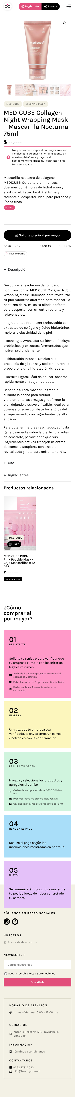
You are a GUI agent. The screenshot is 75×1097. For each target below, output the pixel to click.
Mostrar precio (13, 579)
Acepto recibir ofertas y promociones (31, 973)
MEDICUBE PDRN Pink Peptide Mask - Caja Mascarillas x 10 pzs (19, 561)
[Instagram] (7, 921)
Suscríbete (37, 982)
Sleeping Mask (35, 104)
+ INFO (9, 207)
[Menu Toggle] (68, 6)
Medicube (12, 104)
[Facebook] (15, 921)
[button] (64, 23)
